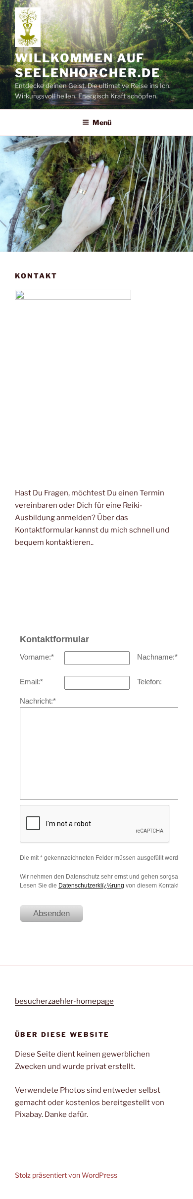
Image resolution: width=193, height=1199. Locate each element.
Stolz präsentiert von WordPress (66, 1175)
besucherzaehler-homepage (64, 1001)
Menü (102, 122)
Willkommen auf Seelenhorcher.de (87, 65)
